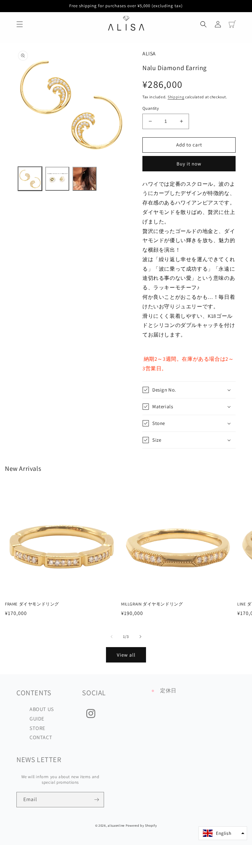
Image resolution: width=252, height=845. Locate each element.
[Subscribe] (96, 799)
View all (126, 655)
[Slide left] (111, 636)
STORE (37, 728)
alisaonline (116, 825)
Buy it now (189, 164)
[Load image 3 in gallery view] (84, 179)
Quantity (150, 108)
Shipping (176, 96)
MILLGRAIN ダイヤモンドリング (152, 604)
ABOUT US (42, 709)
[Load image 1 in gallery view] (30, 179)
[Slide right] (140, 636)
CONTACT (41, 737)
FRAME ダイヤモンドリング (32, 604)
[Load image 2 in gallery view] (57, 179)
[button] (19, 24)
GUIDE (37, 718)
